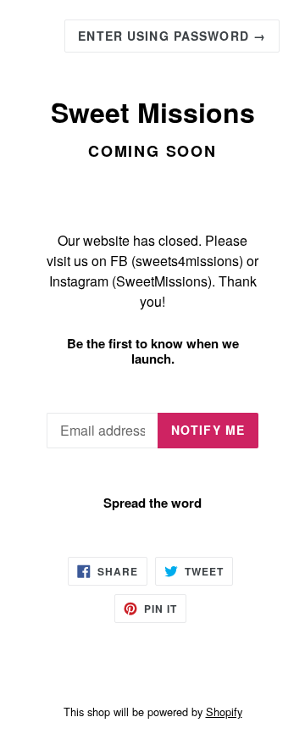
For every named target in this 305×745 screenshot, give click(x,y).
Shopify (224, 711)
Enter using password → (172, 35)
